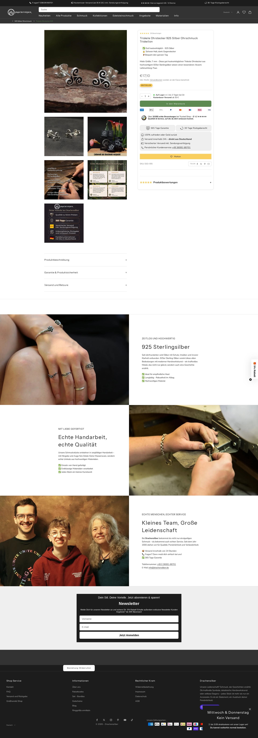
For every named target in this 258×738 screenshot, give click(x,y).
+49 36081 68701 (181, 147)
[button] (254, 369)
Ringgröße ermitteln (81, 710)
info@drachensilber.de (159, 567)
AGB (137, 701)
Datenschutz (141, 696)
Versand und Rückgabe (16, 696)
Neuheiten (45, 15)
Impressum (140, 691)
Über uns (76, 687)
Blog (74, 705)
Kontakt (9, 687)
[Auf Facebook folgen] (97, 720)
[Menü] (253, 706)
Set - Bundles (78, 696)
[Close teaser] (250, 379)
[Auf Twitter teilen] (201, 164)
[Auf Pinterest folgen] (118, 720)
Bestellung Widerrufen (79, 668)
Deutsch (226, 12)
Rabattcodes (78, 691)
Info (176, 15)
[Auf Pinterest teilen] (205, 164)
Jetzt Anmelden (129, 635)
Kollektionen (100, 15)
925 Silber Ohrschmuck (23, 21)
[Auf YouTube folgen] (125, 720)
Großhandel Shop (14, 701)
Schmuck (82, 15)
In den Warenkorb (175, 104)
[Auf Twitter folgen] (104, 720)
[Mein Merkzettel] (244, 12)
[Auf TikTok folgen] (132, 720)
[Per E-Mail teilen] (208, 164)
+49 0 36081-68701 (166, 564)
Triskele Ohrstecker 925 (44, 21)
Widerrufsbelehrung (144, 687)
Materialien (162, 15)
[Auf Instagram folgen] (111, 720)
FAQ (8, 691)
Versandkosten (156, 80)
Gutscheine (77, 701)
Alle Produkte (63, 15)
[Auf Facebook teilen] (197, 164)
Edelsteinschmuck (123, 15)
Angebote (144, 15)
